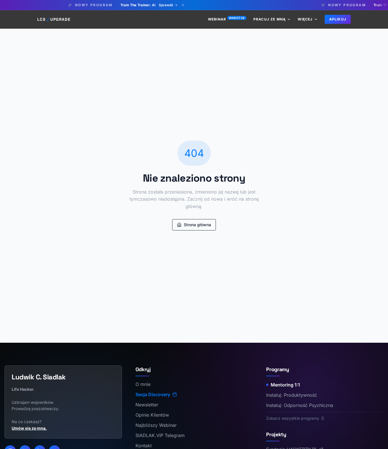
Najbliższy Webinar (156, 425)
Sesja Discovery (152, 394)
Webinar (226, 19)
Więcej (305, 19)
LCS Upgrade (53, 19)
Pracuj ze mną (269, 19)
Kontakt (143, 445)
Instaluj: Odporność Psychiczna (299, 405)
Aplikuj (337, 19)
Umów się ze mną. (29, 428)
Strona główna (197, 224)
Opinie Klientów (152, 415)
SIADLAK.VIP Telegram (160, 435)
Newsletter (146, 405)
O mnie (143, 384)
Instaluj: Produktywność (291, 395)
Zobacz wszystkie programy (292, 418)
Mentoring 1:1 (285, 385)
